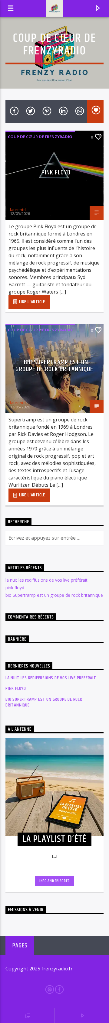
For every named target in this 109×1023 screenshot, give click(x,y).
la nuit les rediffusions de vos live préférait (46, 580)
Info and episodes (54, 881)
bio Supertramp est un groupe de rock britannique (54, 366)
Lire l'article (31, 302)
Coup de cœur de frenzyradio (40, 136)
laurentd (18, 209)
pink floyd (56, 172)
